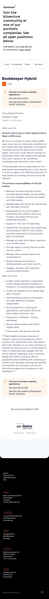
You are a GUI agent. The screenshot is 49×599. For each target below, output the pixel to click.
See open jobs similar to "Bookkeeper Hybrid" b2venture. (25, 103)
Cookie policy (31, 433)
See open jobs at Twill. (18, 98)
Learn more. (25, 49)
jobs (6, 64)
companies (16, 64)
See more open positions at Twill (24, 409)
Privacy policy (18, 433)
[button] (42, 592)
